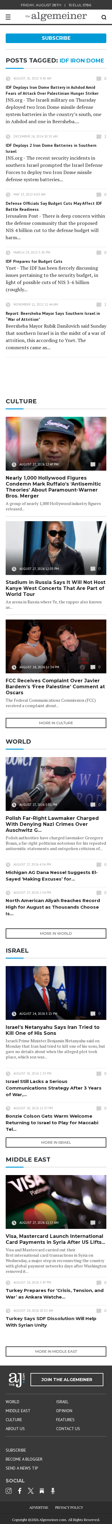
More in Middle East (56, 1351)
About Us (15, 1428)
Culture (14, 1419)
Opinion (64, 1410)
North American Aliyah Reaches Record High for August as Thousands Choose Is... (53, 907)
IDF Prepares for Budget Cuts (34, 261)
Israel (62, 1401)
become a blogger (24, 1459)
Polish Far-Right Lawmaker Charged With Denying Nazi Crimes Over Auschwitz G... (52, 824)
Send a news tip (22, 1468)
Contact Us (68, 1428)
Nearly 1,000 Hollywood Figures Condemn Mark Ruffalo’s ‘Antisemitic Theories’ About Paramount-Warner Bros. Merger (53, 487)
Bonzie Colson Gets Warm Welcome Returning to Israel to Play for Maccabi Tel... (52, 1122)
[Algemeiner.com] (56, 16)
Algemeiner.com (52, 1519)
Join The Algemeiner (67, 1379)
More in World (56, 933)
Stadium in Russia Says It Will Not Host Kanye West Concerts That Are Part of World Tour (55, 588)
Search (104, 17)
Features (65, 1419)
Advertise (38, 1507)
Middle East (18, 1410)
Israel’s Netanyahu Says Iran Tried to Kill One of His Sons (52, 1030)
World (12, 1401)
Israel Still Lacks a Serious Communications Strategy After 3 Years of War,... (54, 1087)
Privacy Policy (69, 1507)
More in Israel (56, 1142)
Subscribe (56, 38)
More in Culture (56, 723)
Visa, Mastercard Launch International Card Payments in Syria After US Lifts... (55, 1239)
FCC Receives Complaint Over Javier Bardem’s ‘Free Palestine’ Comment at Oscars (55, 686)
